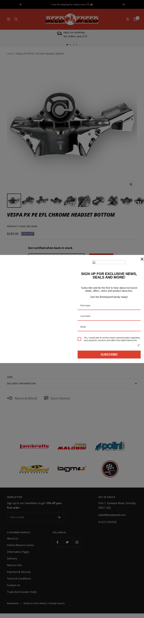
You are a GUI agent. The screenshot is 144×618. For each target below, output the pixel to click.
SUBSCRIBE (109, 354)
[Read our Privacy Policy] (138, 345)
